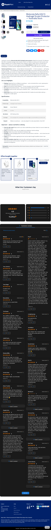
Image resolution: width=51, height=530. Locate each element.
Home (20, 2)
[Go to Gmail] (42, 50)
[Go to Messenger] (31, 50)
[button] (19, 225)
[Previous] (3, 14)
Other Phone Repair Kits (28, 2)
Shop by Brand (30, 7)
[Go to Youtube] (27, 508)
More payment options (38, 38)
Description (3, 56)
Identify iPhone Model (18, 514)
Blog (14, 506)
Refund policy (16, 512)
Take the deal (43, 163)
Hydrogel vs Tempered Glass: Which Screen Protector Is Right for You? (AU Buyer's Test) (25, 146)
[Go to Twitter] (35, 50)
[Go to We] (33, 506)
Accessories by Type (21, 7)
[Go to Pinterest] (39, 50)
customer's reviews (13, 213)
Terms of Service (17, 510)
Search (15, 508)
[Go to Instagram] (29, 506)
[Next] (3, 38)
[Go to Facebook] (28, 50)
